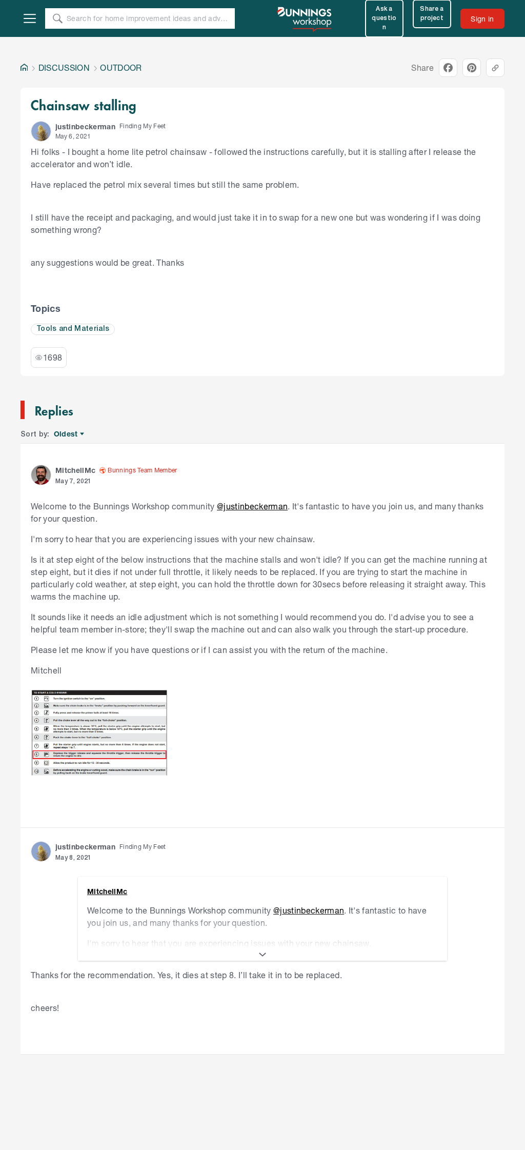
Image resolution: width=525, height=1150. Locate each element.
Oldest (66, 434)
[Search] (57, 18)
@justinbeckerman (252, 506)
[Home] (24, 68)
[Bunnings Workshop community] (305, 18)
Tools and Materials (72, 329)
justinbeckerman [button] (85, 126)
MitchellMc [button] (75, 470)
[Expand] (262, 954)
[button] (41, 131)
